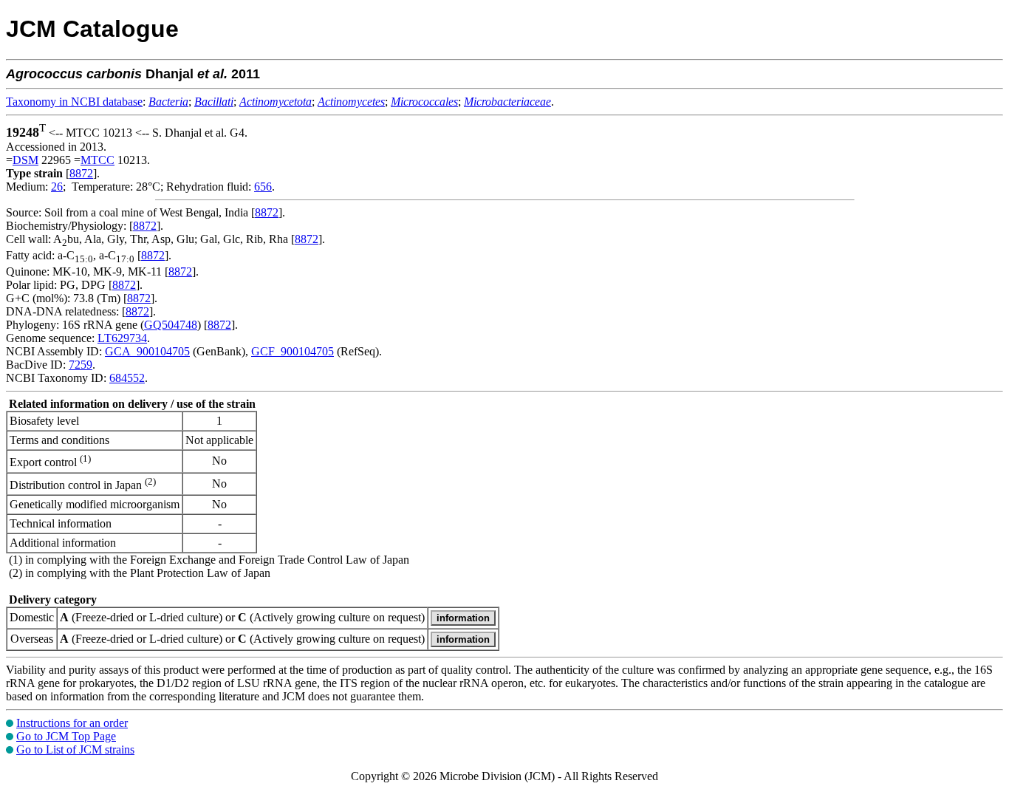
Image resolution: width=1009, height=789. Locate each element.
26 (57, 186)
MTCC (97, 160)
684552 (127, 378)
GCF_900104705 (292, 351)
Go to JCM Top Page (66, 736)
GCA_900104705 (147, 351)
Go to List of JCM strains (75, 749)
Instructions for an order (72, 723)
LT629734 (122, 338)
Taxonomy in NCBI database (74, 101)
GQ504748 (170, 324)
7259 (80, 364)
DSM (25, 160)
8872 (81, 173)
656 (263, 186)
